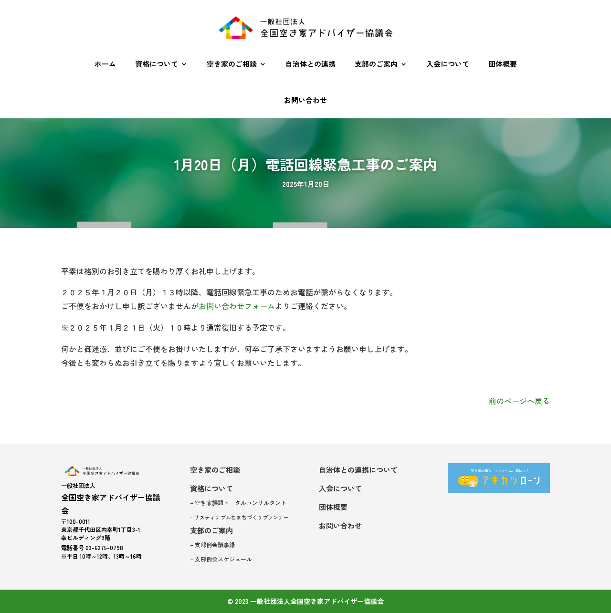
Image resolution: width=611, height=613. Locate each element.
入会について (447, 64)
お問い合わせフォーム (237, 306)
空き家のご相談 (232, 64)
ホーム (105, 64)
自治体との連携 (310, 64)
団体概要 (502, 64)
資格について (156, 64)
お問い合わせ (305, 100)
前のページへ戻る (519, 400)
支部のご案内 (376, 64)
